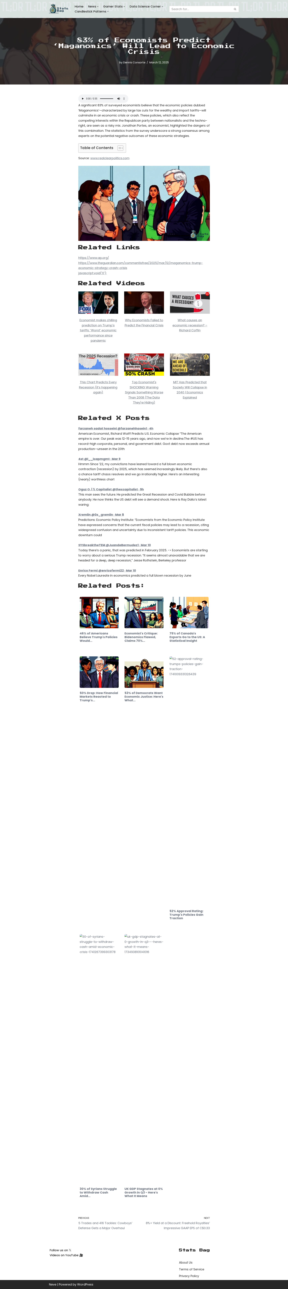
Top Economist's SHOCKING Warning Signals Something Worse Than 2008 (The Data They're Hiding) (144, 392)
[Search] (235, 9)
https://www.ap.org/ (93, 258)
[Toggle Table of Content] (118, 148)
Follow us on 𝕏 (60, 1250)
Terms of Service (191, 1269)
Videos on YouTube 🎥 (66, 1255)
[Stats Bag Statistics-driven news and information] (59, 9)
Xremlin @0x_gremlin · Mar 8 (101, 515)
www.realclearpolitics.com (110, 158)
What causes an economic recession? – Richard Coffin (189, 325)
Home (79, 6)
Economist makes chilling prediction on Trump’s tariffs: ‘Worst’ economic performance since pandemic (98, 330)
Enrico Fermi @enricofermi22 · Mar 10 (107, 570)
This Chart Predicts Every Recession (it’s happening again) (98, 387)
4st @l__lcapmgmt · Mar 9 (99, 459)
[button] (97, 6)
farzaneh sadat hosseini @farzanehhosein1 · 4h (115, 428)
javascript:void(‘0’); (92, 273)
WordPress (85, 1284)
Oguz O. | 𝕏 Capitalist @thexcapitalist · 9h (111, 489)
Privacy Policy (189, 1276)
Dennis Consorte (134, 62)
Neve (52, 1284)
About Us (185, 1262)
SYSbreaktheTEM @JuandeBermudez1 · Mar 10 (114, 545)
